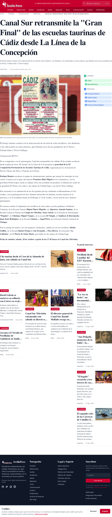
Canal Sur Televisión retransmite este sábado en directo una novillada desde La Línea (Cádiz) (36, 319)
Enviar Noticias (91, 498)
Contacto (61, 484)
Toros (68, 10)
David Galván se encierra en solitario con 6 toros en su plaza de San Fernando (11, 299)
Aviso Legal (62, 481)
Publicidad (90, 492)
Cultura (90, 10)
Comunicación (78, 10)
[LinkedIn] (15, 487)
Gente (50, 10)
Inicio (2, 14)
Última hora (21, 10)
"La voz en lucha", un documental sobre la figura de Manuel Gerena (84, 302)
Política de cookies (41, 514)
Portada (10, 10)
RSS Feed (33, 500)
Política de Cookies (64, 475)
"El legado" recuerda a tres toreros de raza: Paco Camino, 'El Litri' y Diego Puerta (85, 384)
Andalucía (40, 10)
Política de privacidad (100, 487)
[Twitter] (7, 487)
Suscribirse (98, 480)
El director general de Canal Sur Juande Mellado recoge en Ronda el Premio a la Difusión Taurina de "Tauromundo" (62, 321)
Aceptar (105, 511)
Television (36, 14)
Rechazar (93, 511)
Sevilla (31, 10)
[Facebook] (3, 487)
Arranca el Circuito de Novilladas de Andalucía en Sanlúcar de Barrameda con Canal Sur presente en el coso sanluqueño (11, 340)
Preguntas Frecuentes (94, 495)
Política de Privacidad (65, 472)
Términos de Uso (64, 478)
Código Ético (62, 469)
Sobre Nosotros (63, 466)
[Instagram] (11, 487)
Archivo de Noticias (37, 496)
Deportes (59, 10)
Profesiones (100, 10)
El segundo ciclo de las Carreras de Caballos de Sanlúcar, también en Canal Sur (85, 421)
